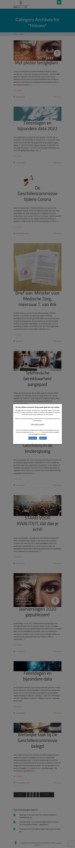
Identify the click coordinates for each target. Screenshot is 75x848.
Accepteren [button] (32, 438)
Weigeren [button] (43, 438)
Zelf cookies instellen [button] (37, 424)
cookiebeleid (38, 432)
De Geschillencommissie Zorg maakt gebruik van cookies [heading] (37, 407)
